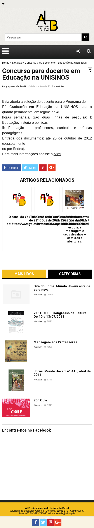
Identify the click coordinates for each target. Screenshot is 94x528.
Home (5, 62)
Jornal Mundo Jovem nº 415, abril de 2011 (62, 373)
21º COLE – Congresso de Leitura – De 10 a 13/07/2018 (61, 315)
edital (57, 154)
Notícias (17, 62)
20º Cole (40, 400)
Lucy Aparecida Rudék (14, 86)
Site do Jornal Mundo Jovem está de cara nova (62, 288)
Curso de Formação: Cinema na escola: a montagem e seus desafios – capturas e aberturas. (74, 229)
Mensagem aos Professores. (56, 342)
